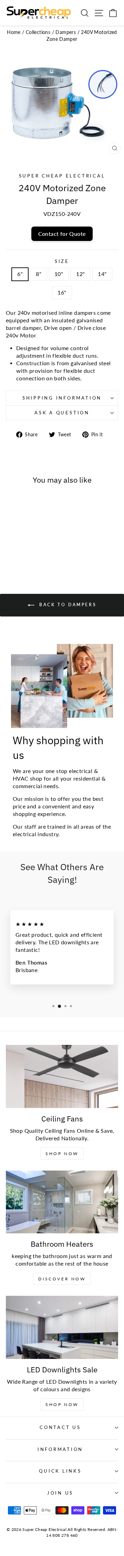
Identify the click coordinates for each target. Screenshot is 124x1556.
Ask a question (62, 412)
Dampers (65, 32)
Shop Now (62, 1153)
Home (14, 32)
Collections (38, 32)
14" (102, 274)
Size (62, 261)
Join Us (60, 1493)
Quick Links (60, 1471)
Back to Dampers (67, 604)
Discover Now (61, 1278)
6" (20, 274)
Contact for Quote (62, 233)
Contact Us (60, 1427)
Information (60, 1449)
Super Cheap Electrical (62, 175)
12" (80, 274)
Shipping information (62, 398)
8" (38, 274)
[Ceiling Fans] (62, 1076)
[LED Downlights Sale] (62, 1327)
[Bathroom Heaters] (62, 1202)
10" (58, 274)
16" (62, 292)
